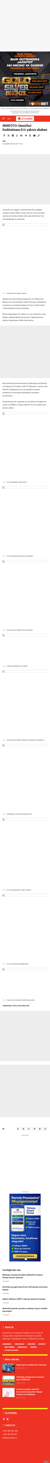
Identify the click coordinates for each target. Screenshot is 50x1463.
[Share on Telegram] (25, 135)
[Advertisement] (25, 26)
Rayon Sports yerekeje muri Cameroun (31, 1365)
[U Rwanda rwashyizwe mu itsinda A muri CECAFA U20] (8, 1380)
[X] (7, 1419)
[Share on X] (8, 135)
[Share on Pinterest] (12, 135)
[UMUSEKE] (25, 118)
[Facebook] (3, 1419)
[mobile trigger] (4, 118)
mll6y (4, 141)
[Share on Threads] (30, 135)
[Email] (34, 135)
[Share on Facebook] (4, 135)
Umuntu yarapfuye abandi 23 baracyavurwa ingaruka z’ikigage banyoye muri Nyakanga (29, 1391)
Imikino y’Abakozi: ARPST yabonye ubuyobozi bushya (23, 1299)
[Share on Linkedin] (21, 135)
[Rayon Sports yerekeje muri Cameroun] (8, 1368)
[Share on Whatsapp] (17, 135)
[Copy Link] (38, 135)
